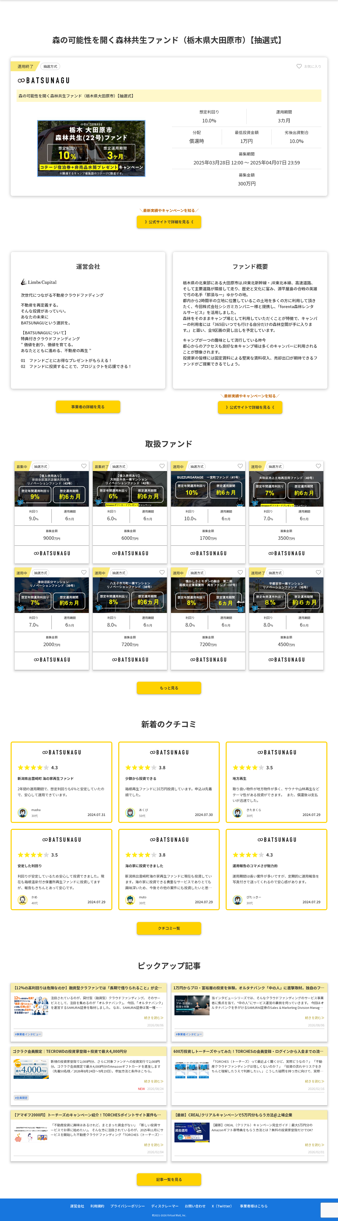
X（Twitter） (223, 1205)
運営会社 (77, 1205)
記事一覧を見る (169, 1179)
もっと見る (169, 687)
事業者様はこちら (254, 1205)
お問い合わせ (195, 1205)
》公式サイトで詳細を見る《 (169, 221)
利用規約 (97, 1205)
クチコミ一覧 (169, 928)
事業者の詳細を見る (88, 406)
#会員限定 (21, 1098)
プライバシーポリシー (127, 1205)
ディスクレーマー (165, 1205)
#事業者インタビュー (28, 1034)
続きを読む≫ (154, 1017)
